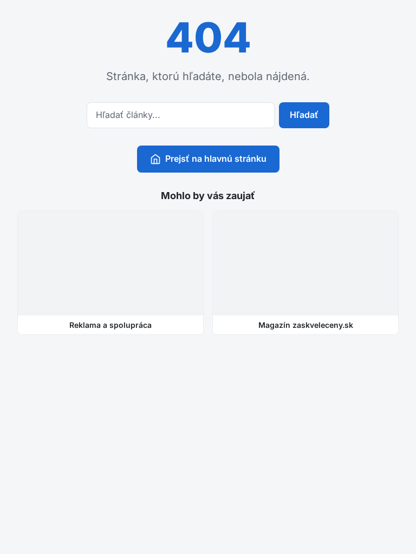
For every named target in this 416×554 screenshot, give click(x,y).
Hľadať (304, 114)
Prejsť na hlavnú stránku (215, 158)
